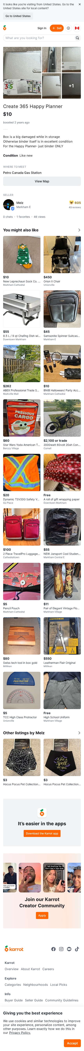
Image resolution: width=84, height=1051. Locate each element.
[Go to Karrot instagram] (61, 949)
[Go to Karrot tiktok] (77, 949)
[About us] (68, 28)
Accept (72, 1043)
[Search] (77, 38)
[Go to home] (4, 28)
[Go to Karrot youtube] (69, 949)
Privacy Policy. (20, 1033)
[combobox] (39, 37)
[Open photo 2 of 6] (51, 59)
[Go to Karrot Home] (14, 949)
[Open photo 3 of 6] (71, 59)
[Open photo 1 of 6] (22, 73)
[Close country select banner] (79, 4)
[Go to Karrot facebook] (53, 949)
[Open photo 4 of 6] (51, 86)
